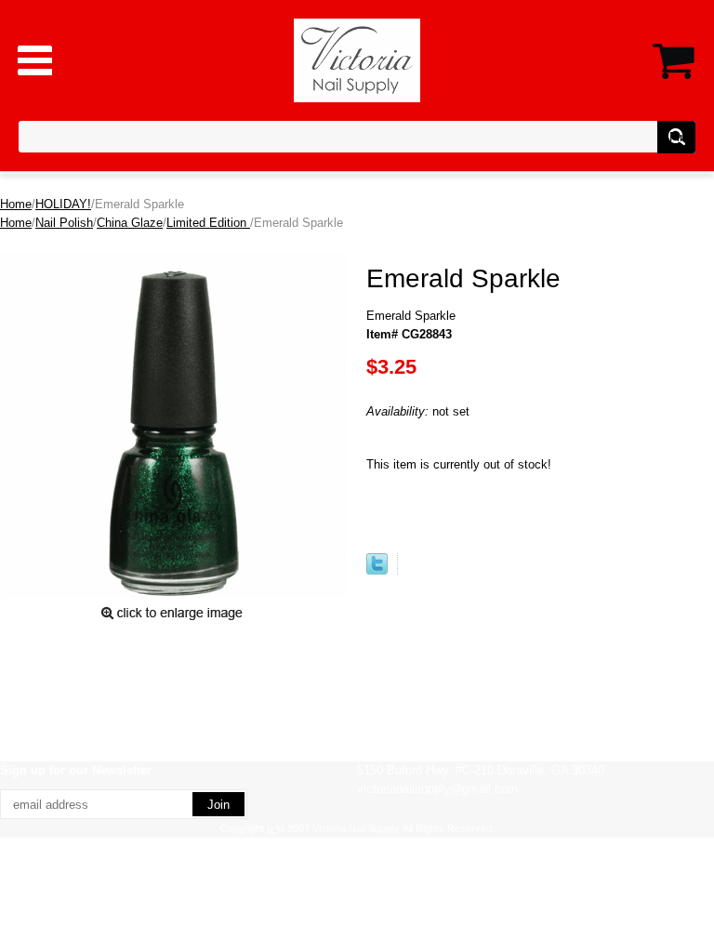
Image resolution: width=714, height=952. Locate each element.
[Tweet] (377, 570)
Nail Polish (64, 223)
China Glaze (130, 223)
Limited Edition (208, 223)
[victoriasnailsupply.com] (357, 59)
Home (16, 204)
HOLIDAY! (63, 204)
